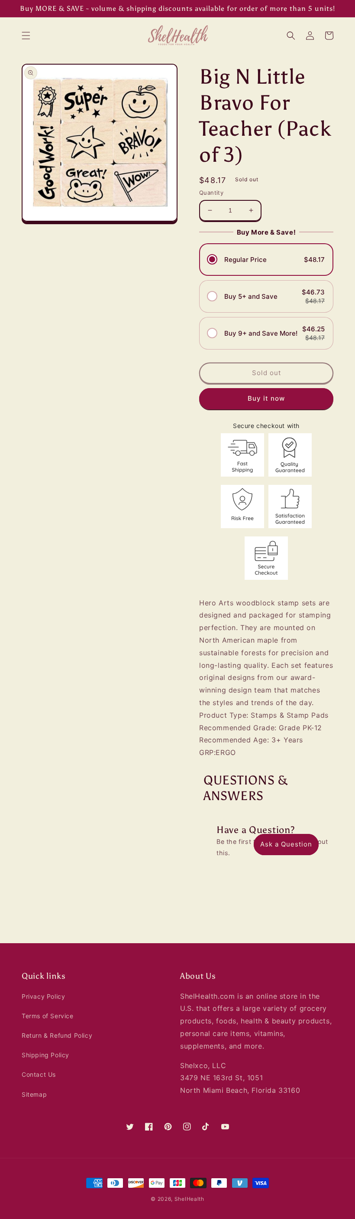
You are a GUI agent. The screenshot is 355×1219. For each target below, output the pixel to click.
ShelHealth (189, 1199)
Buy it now (266, 398)
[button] (26, 35)
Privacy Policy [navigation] (43, 996)
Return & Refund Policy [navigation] (57, 1035)
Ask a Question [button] (286, 844)
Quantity (211, 192)
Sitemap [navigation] (34, 1094)
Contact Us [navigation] (39, 1074)
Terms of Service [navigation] (48, 1016)
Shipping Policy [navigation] (45, 1055)
